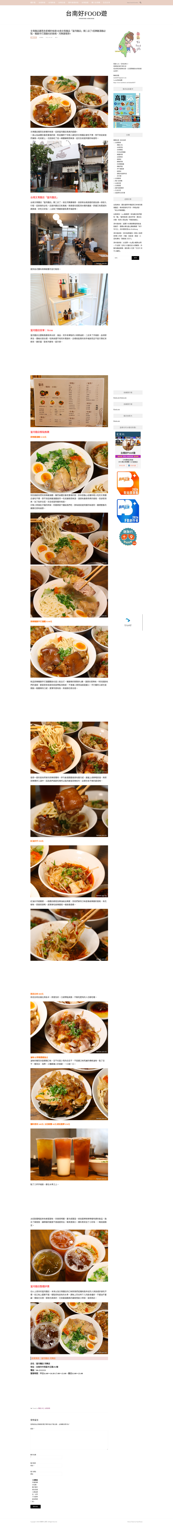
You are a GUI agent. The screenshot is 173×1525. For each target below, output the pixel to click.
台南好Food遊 (86, 13)
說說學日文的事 (120, 193)
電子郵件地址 (33, 1464)
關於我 (33, 2)
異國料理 (120, 154)
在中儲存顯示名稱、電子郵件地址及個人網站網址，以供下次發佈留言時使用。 (35, 1490)
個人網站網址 (33, 1473)
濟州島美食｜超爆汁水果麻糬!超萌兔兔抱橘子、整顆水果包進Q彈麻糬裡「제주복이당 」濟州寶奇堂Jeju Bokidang (127, 226)
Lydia (41, 37)
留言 (32, 1428)
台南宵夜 (120, 157)
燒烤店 (119, 159)
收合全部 (123, 140)
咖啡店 (119, 171)
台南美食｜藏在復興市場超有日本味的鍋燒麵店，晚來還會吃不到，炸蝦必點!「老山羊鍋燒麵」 (127, 207)
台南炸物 (120, 147)
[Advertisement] (69, 58)
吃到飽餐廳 (120, 164)
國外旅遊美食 (73, 2)
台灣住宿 (61, 2)
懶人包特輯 (96, 2)
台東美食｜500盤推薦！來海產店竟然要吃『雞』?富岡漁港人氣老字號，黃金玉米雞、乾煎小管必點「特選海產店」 (127, 217)
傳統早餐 (120, 166)
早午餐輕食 (120, 169)
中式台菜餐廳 (121, 152)
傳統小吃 (33, 37)
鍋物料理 (120, 161)
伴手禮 (119, 176)
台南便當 (120, 149)
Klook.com (116, 398)
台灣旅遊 (85, 2)
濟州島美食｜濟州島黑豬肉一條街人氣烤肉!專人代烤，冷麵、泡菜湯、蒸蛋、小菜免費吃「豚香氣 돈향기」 (127, 236)
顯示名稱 (33, 1456)
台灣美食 (51, 2)
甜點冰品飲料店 (122, 173)
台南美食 (42, 2)
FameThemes (139, 1521)
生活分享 (106, 2)
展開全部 (116, 140)
